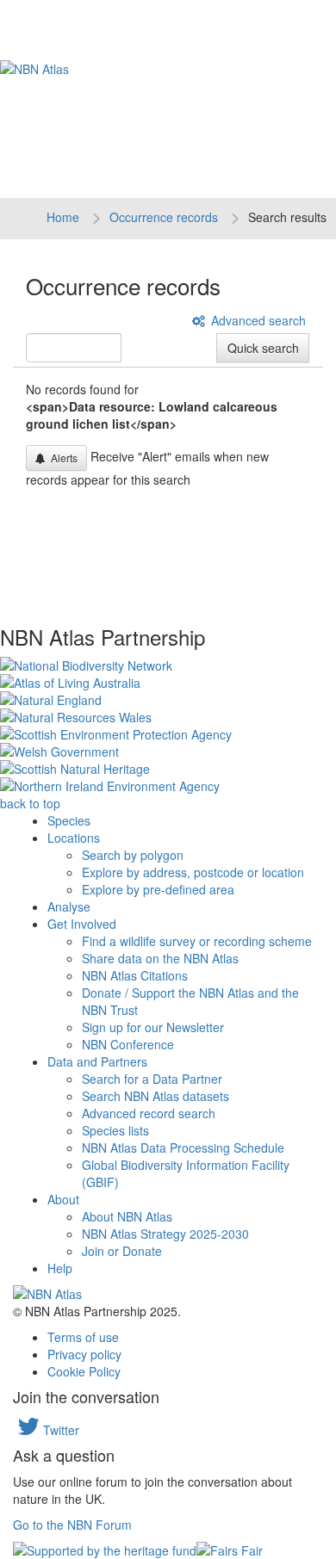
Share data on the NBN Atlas (160, 958)
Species (68, 820)
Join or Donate (122, 1250)
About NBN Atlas (127, 1216)
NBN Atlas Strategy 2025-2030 (165, 1233)
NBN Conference (128, 1044)
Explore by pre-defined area (158, 889)
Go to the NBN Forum (72, 1524)
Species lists (115, 1130)
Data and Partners (97, 1061)
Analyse (68, 906)
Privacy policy (84, 1354)
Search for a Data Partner (152, 1078)
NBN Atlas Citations (135, 975)
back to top (30, 803)
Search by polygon (133, 854)
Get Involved (81, 923)
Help (59, 1268)
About (63, 1199)
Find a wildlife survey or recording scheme (197, 941)
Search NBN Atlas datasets (155, 1095)
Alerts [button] (62, 457)
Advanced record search (148, 1113)
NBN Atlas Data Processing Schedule (183, 1147)
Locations (73, 837)
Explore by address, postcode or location (193, 872)
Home (63, 217)
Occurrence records (163, 217)
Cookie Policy (84, 1371)
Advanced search (257, 320)
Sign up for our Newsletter (153, 1027)
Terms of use (83, 1337)
